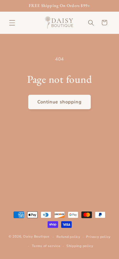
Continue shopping (59, 102)
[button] (12, 22)
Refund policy (68, 237)
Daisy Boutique (36, 237)
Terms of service (46, 246)
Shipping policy (79, 246)
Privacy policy (98, 237)
